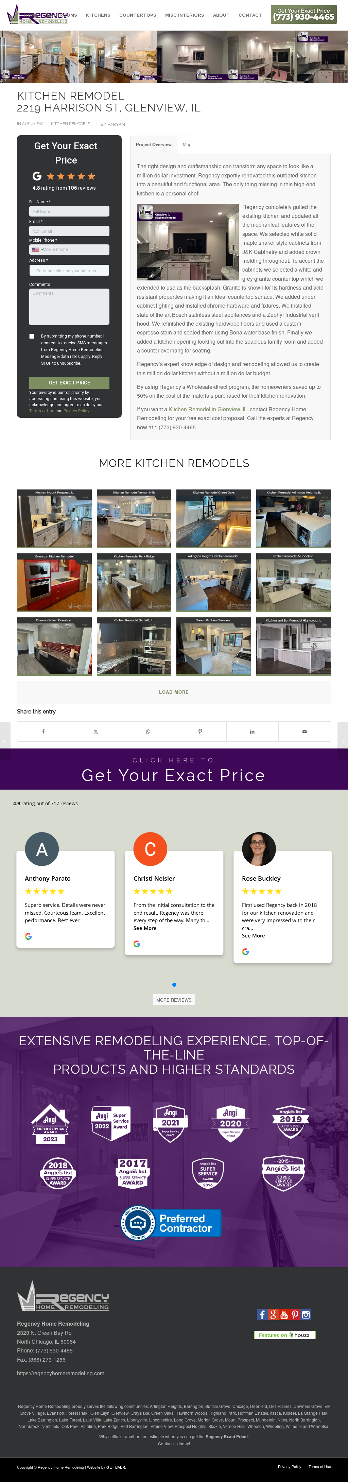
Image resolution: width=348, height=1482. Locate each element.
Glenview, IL (35, 123)
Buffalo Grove (217, 1406)
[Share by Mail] (305, 731)
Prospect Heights (190, 1426)
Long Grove (185, 1420)
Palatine (88, 1426)
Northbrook (29, 1426)
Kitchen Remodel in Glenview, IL (208, 409)
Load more (174, 692)
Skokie (214, 1426)
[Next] (333, 57)
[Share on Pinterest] (200, 731)
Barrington (193, 1406)
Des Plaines (280, 1406)
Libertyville (137, 1420)
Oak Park (70, 1426)
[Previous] (15, 57)
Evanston (55, 1413)
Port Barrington (135, 1426)
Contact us (168, 1443)
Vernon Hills (234, 1426)
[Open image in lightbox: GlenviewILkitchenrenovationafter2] (114, 53)
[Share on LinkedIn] (253, 731)
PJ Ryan (116, 124)
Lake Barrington (42, 1420)
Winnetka (319, 1426)
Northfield (50, 1426)
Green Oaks (162, 1413)
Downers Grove (308, 1406)
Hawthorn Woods (191, 1413)
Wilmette (294, 1426)
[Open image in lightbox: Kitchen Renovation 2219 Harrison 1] (189, 53)
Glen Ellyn (99, 1413)
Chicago (240, 1406)
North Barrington (304, 1420)
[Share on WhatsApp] (148, 731)
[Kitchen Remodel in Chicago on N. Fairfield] (342, 741)
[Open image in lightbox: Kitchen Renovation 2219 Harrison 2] (258, 53)
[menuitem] (31, 15)
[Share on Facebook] (43, 731)
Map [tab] (187, 144)
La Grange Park (312, 1413)
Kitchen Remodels (70, 123)
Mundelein (266, 1420)
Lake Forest (70, 1420)
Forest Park (76, 1413)
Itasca (275, 1413)
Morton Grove (210, 1420)
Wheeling (275, 1426)
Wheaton (255, 1426)
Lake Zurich (114, 1420)
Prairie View (162, 1426)
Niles (282, 1420)
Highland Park (222, 1413)
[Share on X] (96, 731)
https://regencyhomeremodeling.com (60, 1373)
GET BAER (115, 1467)
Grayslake (139, 1413)
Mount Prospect (239, 1420)
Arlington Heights (166, 1406)
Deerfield (258, 1406)
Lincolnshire (160, 1420)
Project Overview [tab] (154, 144)
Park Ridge (108, 1426)
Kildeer (289, 1413)
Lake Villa (92, 1420)
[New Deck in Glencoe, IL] (5, 741)
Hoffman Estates (253, 1413)
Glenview (119, 1413)
